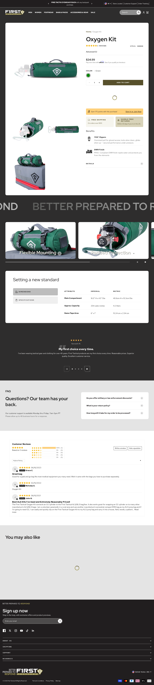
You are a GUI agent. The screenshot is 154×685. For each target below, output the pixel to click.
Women (38, 12)
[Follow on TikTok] (27, 630)
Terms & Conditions (38, 681)
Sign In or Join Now (133, 111)
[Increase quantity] (99, 82)
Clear (134, 12)
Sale (93, 12)
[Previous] (48, 3)
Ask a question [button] (135, 448)
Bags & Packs (62, 12)
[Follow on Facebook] (4, 630)
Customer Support (130, 4)
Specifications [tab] (26, 300)
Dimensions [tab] (25, 292)
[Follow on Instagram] (15, 630)
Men (30, 12)
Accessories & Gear (79, 12)
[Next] (91, 3)
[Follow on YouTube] (21, 630)
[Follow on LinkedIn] (32, 630)
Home (88, 32)
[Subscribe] (60, 621)
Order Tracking (143, 4)
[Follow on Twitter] (9, 630)
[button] (91, 46)
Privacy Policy (50, 681)
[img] (25, 467)
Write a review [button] (120, 448)
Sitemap (58, 681)
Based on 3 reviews (19, 450)
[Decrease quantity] (89, 82)
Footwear (48, 12)
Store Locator (118, 4)
